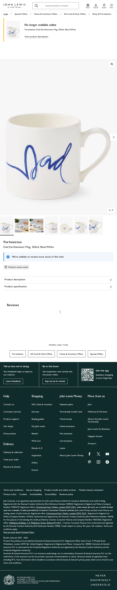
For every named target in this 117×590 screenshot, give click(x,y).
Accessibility (51, 494)
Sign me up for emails (55, 381)
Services (35, 411)
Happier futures (95, 436)
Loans (62, 448)
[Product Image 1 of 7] (7, 225)
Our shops (8, 426)
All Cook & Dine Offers (75, 14)
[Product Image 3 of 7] (36, 225)
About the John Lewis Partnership (98, 420)
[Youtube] (107, 455)
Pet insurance (66, 433)
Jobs (90, 404)
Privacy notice (9, 494)
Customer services (12, 411)
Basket (35, 433)
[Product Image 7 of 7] (96, 225)
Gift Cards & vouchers (42, 404)
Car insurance (66, 440)
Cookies (23, 494)
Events (35, 470)
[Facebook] (89, 455)
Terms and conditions (13, 490)
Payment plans (66, 404)
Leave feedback (13, 381)
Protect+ (92, 443)
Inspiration (36, 455)
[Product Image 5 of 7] (66, 225)
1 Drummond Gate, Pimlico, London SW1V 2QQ (56, 507)
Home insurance (67, 426)
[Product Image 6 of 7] (81, 225)
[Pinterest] (89, 463)
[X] (98, 455)
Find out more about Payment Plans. (18, 532)
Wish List (36, 440)
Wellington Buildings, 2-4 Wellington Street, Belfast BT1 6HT (35, 523)
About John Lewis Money (71, 455)
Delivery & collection (13, 452)
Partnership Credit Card (71, 411)
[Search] (36, 5)
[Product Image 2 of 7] (22, 225)
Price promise (9, 433)
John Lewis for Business (99, 429)
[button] (111, 5)
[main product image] (15, 30)
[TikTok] (107, 463)
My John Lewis (38, 426)
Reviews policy (66, 494)
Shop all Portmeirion (101, 14)
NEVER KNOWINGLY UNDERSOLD (100, 580)
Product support (11, 419)
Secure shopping (33, 490)
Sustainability (36, 494)
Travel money (66, 419)
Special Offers (21, 14)
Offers (35, 462)
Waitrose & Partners (97, 411)
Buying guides (38, 419)
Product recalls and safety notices (60, 490)
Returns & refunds (12, 466)
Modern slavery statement (91, 490)
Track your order (11, 459)
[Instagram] (98, 463)
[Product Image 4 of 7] (51, 225)
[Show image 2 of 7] (113, 137)
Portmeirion (17, 354)
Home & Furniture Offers (46, 14)
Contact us (8, 404)
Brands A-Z (37, 448)
